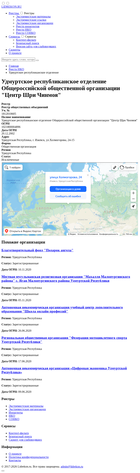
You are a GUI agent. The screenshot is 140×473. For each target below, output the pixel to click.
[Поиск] (37, 60)
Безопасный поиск (27, 43)
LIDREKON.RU (11, 6)
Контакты (15, 460)
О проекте (15, 53)
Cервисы (15, 36)
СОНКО (14, 419)
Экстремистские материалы (33, 16)
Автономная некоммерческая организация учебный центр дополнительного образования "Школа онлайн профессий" (62, 309)
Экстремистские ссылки (31, 19)
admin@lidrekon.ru (72, 466)
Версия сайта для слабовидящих (36, 46)
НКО (12, 415)
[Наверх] (2, 470)
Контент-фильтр (26, 39)
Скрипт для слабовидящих (25, 439)
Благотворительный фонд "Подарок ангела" (37, 250)
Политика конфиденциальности (29, 457)
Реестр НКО (23, 29)
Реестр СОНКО (26, 32)
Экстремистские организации (34, 23)
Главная (14, 65)
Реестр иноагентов (27, 26)
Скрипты (14, 49)
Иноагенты (16, 412)
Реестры (14, 13)
